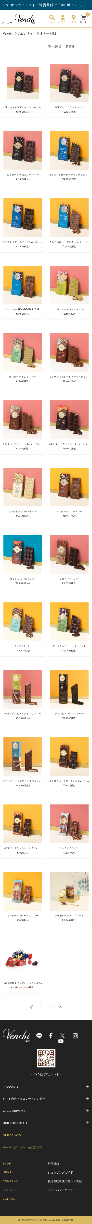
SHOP (7, 1164)
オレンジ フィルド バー (22, 579)
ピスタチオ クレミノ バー (22, 377)
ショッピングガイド (60, 1172)
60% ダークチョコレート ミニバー (22, 848)
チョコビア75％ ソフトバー (69, 713)
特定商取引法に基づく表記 (65, 1181)
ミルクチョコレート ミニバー (22, 915)
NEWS (7, 1172)
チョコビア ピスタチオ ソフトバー (22, 713)
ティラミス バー (22, 646)
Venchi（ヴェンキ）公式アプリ (22, 1147)
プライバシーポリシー (62, 1190)
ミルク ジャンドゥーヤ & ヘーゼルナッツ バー (27, 444)
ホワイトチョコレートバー (23, 511)
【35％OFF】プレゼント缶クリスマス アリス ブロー (30, 983)
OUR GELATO (12, 1135)
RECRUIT (9, 1190)
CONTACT (10, 1199)
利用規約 (53, 1164)
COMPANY (10, 1181)
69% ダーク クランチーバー (69, 107)
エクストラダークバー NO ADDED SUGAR (25, 242)
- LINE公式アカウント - (46, 1074)
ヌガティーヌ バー (69, 579)
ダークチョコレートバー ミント (69, 646)
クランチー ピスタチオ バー (69, 309)
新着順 (70, 46)
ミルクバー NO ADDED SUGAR (22, 309)
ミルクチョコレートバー (69, 511)
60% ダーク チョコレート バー (23, 174)
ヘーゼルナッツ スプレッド (69, 915)
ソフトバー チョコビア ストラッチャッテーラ (27, 781)
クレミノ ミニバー (69, 848)
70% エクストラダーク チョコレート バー (24, 107)
